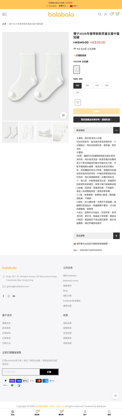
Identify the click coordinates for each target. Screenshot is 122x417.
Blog (65, 290)
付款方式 (6, 343)
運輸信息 (6, 323)
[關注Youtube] (14, 296)
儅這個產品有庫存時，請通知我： (96, 119)
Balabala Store (70, 280)
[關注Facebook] (3, 296)
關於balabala (69, 275)
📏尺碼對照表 (79, 55)
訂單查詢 (6, 338)
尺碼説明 (6, 333)
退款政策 (67, 343)
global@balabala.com (18, 286)
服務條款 (67, 327)
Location (53, 6)
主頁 (4, 23)
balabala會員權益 (71, 300)
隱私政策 (67, 323)
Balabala (101, 406)
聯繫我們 (67, 285)
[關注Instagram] (9, 296)
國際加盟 (67, 305)
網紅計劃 (67, 295)
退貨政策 (6, 327)
